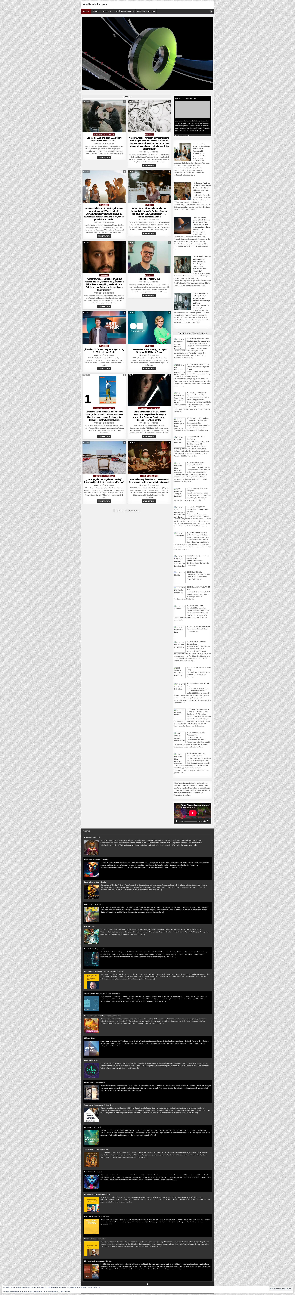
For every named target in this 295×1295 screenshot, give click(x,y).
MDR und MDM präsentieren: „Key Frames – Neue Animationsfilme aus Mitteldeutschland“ (149, 481)
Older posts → (134, 510)
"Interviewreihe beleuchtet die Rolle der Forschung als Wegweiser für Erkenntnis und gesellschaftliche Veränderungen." (201, 146)
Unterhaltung (110, 134)
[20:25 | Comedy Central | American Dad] (180, 738)
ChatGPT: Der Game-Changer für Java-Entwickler (102, 899)
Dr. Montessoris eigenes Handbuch (97, 1100)
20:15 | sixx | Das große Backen (198, 704)
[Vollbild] (208, 816)
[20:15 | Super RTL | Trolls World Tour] (180, 593)
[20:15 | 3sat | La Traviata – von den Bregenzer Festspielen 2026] (180, 344)
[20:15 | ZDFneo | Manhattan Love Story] (180, 673)
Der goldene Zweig (91, 966)
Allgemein (150, 134)
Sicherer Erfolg (89, 944)
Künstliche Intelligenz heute (94, 855)
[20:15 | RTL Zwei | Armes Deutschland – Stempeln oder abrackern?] (180, 512)
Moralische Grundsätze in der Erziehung (99, 1211)
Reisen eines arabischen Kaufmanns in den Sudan (102, 922)
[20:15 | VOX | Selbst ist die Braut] (180, 632)
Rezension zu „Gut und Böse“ (94, 988)
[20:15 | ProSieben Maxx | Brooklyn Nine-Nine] (180, 468)
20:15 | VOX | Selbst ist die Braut (198, 622)
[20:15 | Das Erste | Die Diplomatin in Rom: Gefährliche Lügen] (180, 424)
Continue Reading (104, 157)
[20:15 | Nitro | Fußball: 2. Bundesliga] (180, 442)
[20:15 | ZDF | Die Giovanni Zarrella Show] (180, 647)
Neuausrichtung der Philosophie (95, 1256)
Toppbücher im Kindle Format (125, 11)
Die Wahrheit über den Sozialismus (97, 1122)
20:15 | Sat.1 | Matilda (194, 567)
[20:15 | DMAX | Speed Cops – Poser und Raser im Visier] (180, 398)
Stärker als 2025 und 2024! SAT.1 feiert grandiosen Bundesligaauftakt (104, 139)
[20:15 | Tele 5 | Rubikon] (180, 611)
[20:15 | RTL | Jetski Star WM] (180, 538)
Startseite (86, 11)
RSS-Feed (98, 143)
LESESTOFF (95, 11)
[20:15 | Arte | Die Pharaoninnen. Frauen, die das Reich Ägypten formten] (180, 370)
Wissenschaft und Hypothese (94, 1145)
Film (144, 476)
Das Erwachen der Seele (93, 1033)
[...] (200, 128)
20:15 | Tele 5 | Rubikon (195, 601)
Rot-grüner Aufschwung (149, 279)
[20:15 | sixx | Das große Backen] (180, 715)
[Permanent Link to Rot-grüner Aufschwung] (149, 257)
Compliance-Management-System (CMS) (99, 1011)
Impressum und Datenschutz (146, 11)
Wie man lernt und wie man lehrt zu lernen (99, 1189)
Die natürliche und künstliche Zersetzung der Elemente (104, 877)
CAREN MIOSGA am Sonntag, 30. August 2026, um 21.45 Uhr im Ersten (149, 351)
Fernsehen (99, 134)
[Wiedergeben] (177, 816)
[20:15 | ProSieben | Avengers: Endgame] (180, 494)
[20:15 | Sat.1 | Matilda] (180, 577)
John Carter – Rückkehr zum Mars (187, 98)
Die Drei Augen (89, 832)
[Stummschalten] (204, 816)
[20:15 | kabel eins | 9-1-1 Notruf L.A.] (180, 689)
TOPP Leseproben (107, 11)
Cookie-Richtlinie (65, 1291)
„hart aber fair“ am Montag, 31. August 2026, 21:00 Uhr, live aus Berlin (104, 351)
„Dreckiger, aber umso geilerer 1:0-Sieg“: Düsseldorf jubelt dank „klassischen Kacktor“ (104, 481)
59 (126, 510)
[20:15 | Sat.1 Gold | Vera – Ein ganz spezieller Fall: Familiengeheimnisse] (180, 561)
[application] (192, 808)
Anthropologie (89, 1234)
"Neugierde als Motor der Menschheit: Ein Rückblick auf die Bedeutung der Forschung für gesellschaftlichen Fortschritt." (202, 259)
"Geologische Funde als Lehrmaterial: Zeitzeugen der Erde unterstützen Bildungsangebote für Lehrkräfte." (202, 183)
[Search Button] (211, 11)
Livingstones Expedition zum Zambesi (98, 1167)
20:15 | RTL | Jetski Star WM (197, 528)
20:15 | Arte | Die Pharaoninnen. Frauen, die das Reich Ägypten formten (198, 362)
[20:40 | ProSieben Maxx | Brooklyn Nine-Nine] (180, 759)
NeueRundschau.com (94, 4)
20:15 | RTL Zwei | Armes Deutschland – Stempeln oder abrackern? (198, 504)
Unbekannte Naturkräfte (93, 1078)
